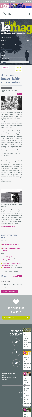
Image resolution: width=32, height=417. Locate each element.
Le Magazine (16, 27)
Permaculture (6, 267)
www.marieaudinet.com (8, 226)
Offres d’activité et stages (9, 377)
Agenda (4, 375)
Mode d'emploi (6, 37)
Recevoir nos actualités (8, 373)
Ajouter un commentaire (11, 271)
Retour (5, 276)
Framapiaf (16, 369)
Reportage (5, 67)
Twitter (18, 94)
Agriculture (18, 67)
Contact (4, 379)
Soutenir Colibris (9, 317)
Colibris (7, 1)
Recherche (5, 59)
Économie (18, 70)
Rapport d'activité (26, 404)
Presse (28, 406)
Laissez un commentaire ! (8, 291)
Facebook (21, 94)
